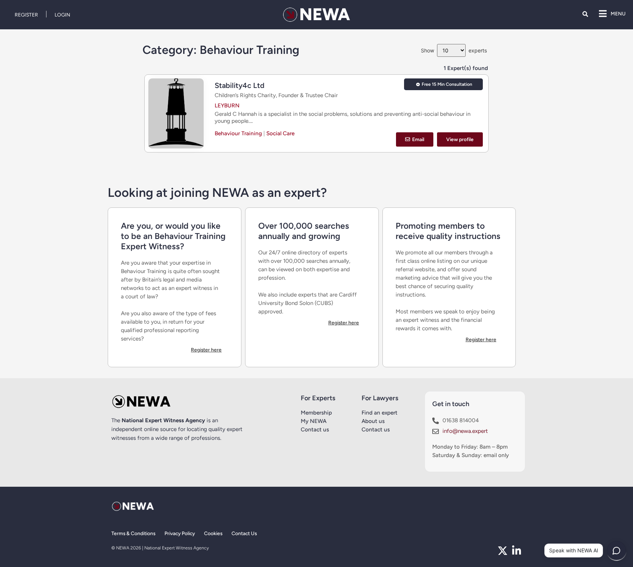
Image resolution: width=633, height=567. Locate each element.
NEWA (324, 14)
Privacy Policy (179, 533)
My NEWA (313, 421)
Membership (316, 412)
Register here (206, 350)
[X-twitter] (502, 551)
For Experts (318, 398)
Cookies (213, 533)
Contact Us (244, 533)
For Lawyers (380, 398)
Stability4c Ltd (239, 85)
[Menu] (602, 13)
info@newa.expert (465, 431)
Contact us (315, 429)
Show (427, 50)
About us (373, 421)
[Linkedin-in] (516, 551)
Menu (618, 13)
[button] (585, 14)
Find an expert (379, 412)
